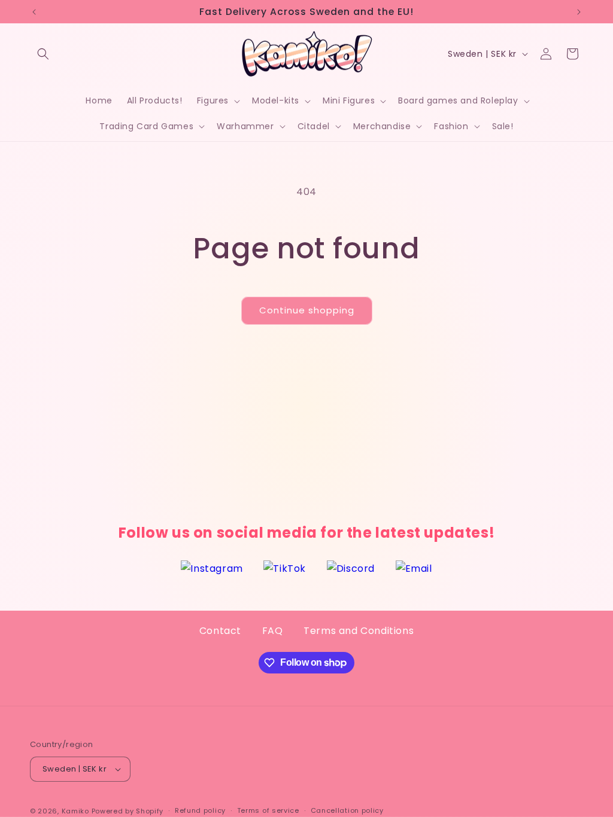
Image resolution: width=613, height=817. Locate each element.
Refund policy (200, 810)
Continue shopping (306, 310)
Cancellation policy (347, 810)
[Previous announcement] (34, 12)
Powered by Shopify (128, 811)
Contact (220, 631)
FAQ (272, 631)
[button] (43, 54)
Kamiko (75, 811)
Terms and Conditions (359, 631)
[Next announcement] (579, 12)
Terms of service (268, 810)
